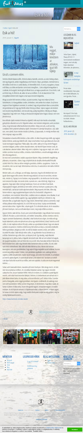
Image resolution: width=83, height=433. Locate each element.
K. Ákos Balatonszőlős (59, 410)
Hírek (8, 365)
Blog (8, 367)
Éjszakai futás (51, 363)
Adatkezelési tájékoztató (54, 428)
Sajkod (76, 43)
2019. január (68, 131)
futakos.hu (20, 410)
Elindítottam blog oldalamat (32, 367)
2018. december (69, 134)
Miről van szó (10, 363)
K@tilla (46, 410)
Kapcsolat (9, 369)
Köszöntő (9, 360)
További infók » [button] (38, 431)
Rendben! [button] (75, 429)
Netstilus (37, 410)
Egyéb (10, 28)
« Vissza (5, 318)
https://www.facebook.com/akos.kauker (15, 299)
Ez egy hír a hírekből (32, 361)
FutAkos (5, 28)
